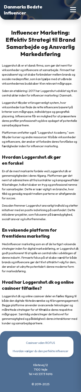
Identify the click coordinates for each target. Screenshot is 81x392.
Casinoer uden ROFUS (40, 343)
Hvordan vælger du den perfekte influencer (40, 351)
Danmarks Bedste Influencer (23, 10)
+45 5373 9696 (43, 374)
